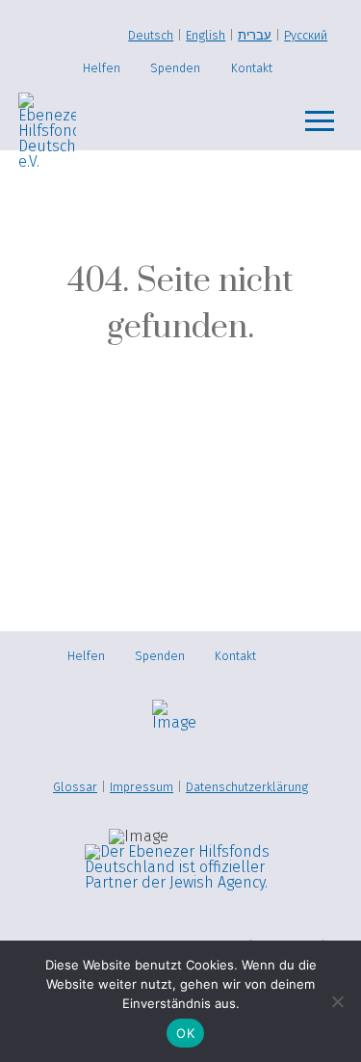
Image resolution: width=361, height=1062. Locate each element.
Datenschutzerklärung (247, 787)
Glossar (75, 787)
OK (185, 1033)
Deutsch (150, 35)
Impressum (141, 787)
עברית (254, 35)
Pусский (305, 35)
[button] (320, 121)
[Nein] (337, 1001)
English (205, 35)
